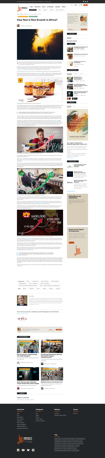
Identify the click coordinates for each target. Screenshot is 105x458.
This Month (69, 73)
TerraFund (64, 438)
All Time (81, 73)
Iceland (75, 448)
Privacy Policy (19, 420)
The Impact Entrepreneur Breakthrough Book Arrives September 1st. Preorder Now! (34, 1)
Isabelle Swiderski (76, 55)
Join (85, 5)
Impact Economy (44, 281)
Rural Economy (75, 441)
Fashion (73, 443)
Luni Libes (22, 25)
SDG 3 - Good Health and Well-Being (26, 341)
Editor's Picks (35, 281)
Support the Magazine (21, 424)
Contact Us (75, 413)
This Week (76, 73)
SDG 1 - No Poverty (33, 283)
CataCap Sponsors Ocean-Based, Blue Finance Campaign (80, 165)
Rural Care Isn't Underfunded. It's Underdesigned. (78, 78)
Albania (65, 448)
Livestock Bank (28, 238)
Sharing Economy (76, 450)
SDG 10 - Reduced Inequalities (49, 368)
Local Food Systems (79, 443)
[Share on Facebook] (19, 274)
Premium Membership (21, 426)
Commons (77, 445)
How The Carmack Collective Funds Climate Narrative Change (81, 92)
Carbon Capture (64, 445)
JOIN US (71, 242)
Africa (28, 281)
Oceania (45, 343)
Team (18, 415)
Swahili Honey (38, 73)
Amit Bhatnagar (23, 362)
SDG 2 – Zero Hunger (22, 16)
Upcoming (69, 37)
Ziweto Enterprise (26, 159)
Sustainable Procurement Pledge (60, 450)
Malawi (44, 288)
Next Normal (70, 448)
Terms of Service (20, 419)
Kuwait (81, 441)
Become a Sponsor (20, 422)
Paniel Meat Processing (38, 202)
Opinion (37, 417)
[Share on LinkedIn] (54, 25)
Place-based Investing (23, 343)
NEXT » (75, 98)
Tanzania (58, 288)
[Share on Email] (19, 276)
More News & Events (71, 191)
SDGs (37, 413)
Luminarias (56, 413)
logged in (24, 399)
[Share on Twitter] (19, 272)
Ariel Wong (46, 388)
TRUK (27, 242)
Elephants (32, 288)
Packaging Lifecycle (58, 441)
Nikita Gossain (47, 363)
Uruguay (64, 441)
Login (79, 5)
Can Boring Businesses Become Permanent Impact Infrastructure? (51, 356)
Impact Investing (55, 281)
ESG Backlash (57, 445)
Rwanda (51, 288)
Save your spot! (70, 157)
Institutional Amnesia (58, 448)
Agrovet (24, 288)
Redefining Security (47, 370)
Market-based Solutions (81, 438)
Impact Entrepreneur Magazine (79, 64)
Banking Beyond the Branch (81, 54)
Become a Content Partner (22, 313)
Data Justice (70, 441)
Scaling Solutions (32, 16)
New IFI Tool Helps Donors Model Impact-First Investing (80, 181)
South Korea (64, 443)
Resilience (69, 450)
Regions (37, 415)
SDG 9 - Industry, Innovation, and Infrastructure (49, 285)
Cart (74, 5)
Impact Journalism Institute (22, 428)
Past (74, 106)
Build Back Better (71, 445)
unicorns (19, 69)
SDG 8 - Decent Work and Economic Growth (28, 285)
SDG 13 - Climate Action (24, 368)
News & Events (20, 417)
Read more (37, 304)
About (18, 413)
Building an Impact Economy (60, 415)
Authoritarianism (58, 443)
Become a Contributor (40, 420)
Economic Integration (71, 438)
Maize (38, 288)
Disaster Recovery (58, 438)
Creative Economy (23, 370)
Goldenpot (54, 120)
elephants (32, 71)
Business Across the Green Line (51, 382)
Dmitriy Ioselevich (23, 388)
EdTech (69, 443)
